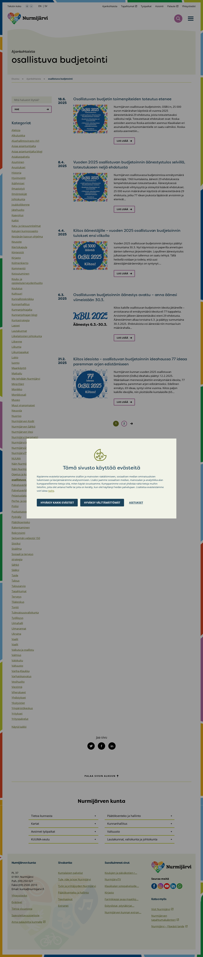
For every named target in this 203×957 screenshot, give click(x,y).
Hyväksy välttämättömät (102, 502)
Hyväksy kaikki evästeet (57, 502)
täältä (51, 490)
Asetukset (136, 502)
